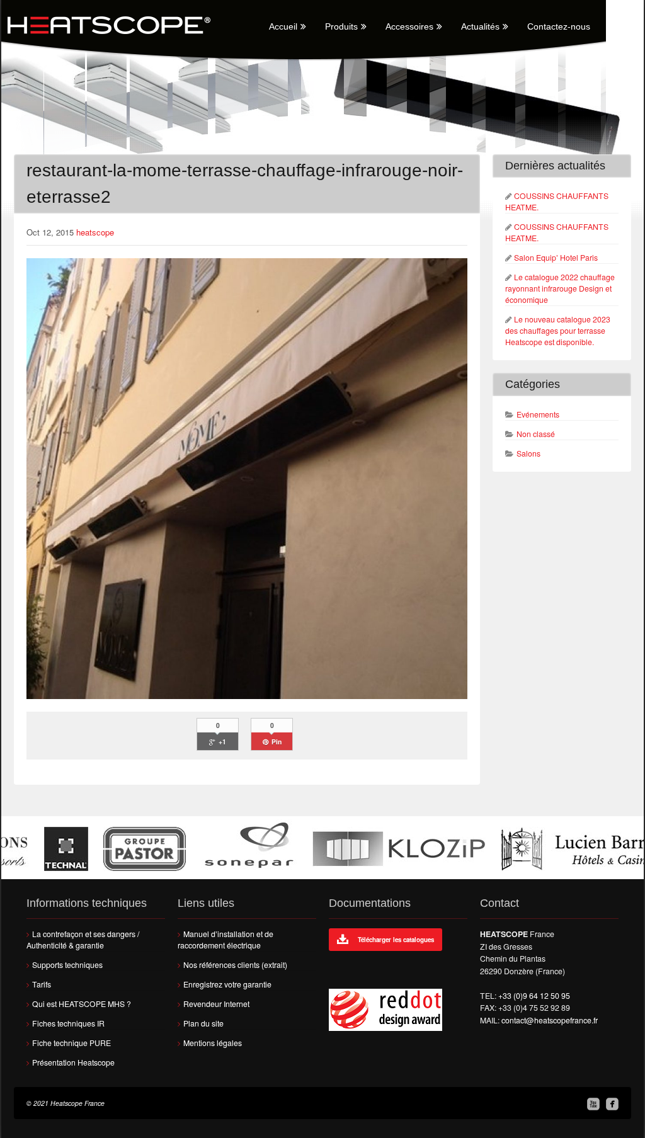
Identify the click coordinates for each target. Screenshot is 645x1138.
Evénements (538, 414)
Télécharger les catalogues (396, 939)
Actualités (480, 26)
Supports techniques (67, 964)
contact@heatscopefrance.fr (549, 1020)
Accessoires (409, 26)
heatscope (95, 232)
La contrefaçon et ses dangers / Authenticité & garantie (82, 939)
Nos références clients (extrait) (235, 964)
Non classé (536, 434)
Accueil (283, 26)
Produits (341, 26)
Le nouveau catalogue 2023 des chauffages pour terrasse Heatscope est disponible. (557, 331)
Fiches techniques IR (68, 1023)
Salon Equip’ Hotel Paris (556, 257)
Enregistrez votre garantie (227, 984)
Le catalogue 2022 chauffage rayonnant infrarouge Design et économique (560, 288)
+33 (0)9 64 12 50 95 (534, 995)
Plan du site (203, 1023)
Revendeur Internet (216, 1004)
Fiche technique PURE (71, 1043)
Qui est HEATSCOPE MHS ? (81, 1004)
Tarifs (41, 984)
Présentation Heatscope (73, 1062)
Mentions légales (212, 1043)
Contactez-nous (558, 26)
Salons (528, 453)
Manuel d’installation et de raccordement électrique (225, 939)
